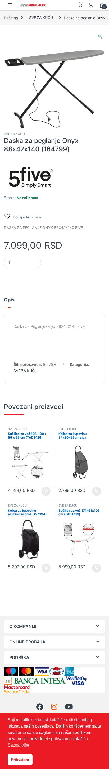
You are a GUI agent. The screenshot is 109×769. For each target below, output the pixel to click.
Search (80, 5)
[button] (100, 36)
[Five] (30, 177)
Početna (11, 17)
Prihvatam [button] (20, 759)
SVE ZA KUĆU (41, 17)
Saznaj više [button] (18, 745)
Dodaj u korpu (46, 491)
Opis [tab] (9, 299)
